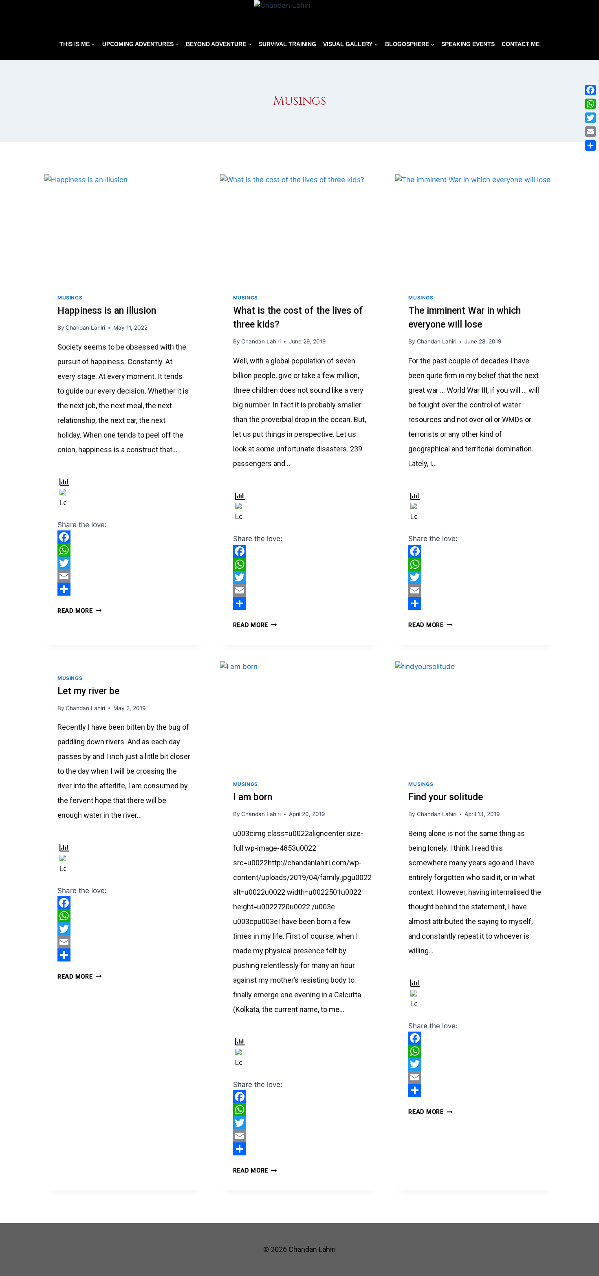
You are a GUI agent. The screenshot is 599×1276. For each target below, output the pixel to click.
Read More (79, 610)
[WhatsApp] (124, 550)
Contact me (521, 44)
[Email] (124, 576)
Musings (69, 298)
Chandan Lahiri (85, 327)
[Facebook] (124, 536)
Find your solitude (445, 797)
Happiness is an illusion (106, 310)
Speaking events (468, 44)
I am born (252, 797)
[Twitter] (124, 563)
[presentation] (124, 227)
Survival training (287, 44)
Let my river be (88, 691)
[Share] (124, 589)
